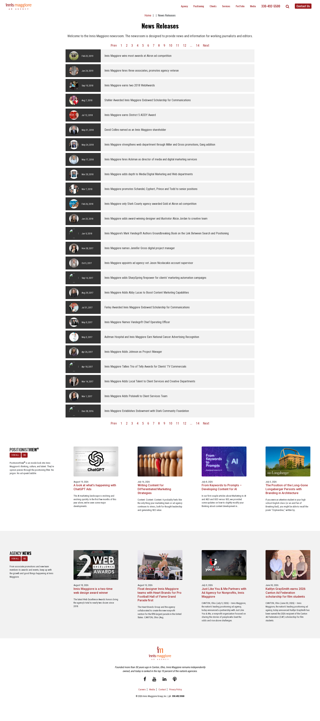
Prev (114, 45)
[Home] (19, 6)
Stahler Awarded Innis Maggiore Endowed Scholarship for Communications (147, 100)
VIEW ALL (15, 455)
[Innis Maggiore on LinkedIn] (164, 679)
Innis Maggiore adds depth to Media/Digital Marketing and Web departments (148, 174)
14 (197, 45)
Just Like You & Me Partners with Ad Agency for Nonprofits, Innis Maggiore (224, 592)
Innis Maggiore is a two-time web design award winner (93, 590)
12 (184, 45)
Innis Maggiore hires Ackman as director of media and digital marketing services (150, 159)
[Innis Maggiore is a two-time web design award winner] (96, 564)
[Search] (287, 6)
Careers (142, 689)
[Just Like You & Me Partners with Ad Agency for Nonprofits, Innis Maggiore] (224, 564)
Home (148, 15)
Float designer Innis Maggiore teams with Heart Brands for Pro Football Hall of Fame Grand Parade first (159, 594)
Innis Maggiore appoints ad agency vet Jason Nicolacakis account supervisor (148, 263)
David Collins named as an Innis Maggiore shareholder (135, 130)
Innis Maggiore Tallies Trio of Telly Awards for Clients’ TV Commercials (145, 366)
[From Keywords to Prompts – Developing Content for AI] (224, 461)
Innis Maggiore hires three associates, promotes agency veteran (141, 70)
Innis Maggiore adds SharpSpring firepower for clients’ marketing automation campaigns (155, 277)
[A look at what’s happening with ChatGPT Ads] (96, 461)
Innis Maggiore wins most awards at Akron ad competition (137, 56)
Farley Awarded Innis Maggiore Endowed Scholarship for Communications (147, 307)
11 (177, 45)
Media (253, 6)
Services (226, 6)
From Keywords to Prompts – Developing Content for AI (222, 487)
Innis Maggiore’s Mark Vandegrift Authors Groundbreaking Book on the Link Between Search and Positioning (166, 233)
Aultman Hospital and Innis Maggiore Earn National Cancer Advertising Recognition (151, 337)
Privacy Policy (175, 689)
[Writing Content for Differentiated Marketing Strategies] (160, 461)
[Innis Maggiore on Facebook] (145, 679)
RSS (24, 455)
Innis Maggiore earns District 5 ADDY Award (130, 115)
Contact (162, 689)
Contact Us (303, 6)
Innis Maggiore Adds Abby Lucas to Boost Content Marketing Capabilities (146, 292)
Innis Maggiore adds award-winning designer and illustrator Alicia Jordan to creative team (155, 218)
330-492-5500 (270, 6)
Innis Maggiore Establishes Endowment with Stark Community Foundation (146, 411)
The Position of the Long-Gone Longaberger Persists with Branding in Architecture (287, 489)
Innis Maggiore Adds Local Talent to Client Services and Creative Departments (149, 381)
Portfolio (240, 6)
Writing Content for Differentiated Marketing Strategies (154, 489)
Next (206, 45)
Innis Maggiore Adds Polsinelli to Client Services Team (135, 396)
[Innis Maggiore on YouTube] (154, 679)
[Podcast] (174, 679)
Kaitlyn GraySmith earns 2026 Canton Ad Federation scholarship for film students (285, 592)
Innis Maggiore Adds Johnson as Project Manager (133, 351)
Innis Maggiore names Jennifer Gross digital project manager (139, 248)
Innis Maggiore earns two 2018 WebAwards (129, 85)
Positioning (198, 6)
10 (170, 45)
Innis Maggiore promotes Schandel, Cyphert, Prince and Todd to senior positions (150, 189)
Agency (184, 6)
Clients (213, 6)
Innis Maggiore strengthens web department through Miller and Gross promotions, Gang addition (159, 144)
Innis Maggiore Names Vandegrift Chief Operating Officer (137, 322)
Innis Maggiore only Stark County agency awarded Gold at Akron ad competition (150, 203)
